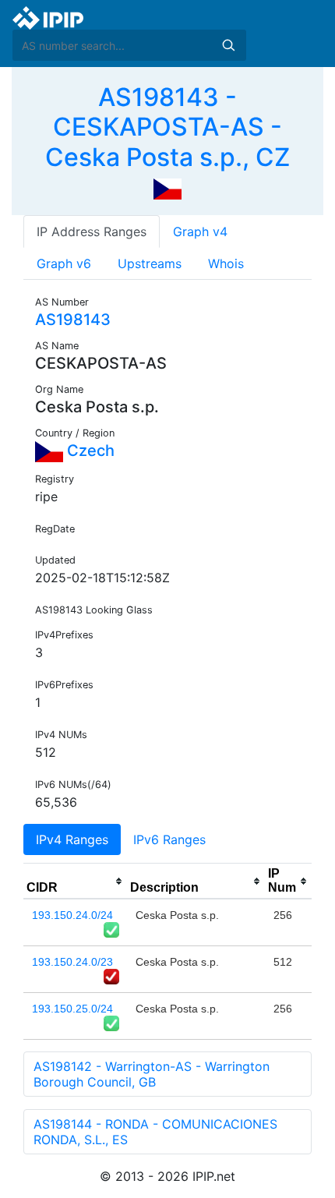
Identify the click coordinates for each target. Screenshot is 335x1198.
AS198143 (73, 319)
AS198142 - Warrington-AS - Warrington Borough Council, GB (152, 1074)
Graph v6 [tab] (64, 263)
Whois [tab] (226, 263)
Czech (89, 450)
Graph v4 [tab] (200, 231)
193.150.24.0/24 (72, 915)
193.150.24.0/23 (72, 962)
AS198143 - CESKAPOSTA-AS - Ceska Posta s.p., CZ (167, 127)
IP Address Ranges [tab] (91, 231)
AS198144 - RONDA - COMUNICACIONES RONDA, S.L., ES (155, 1131)
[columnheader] (75, 881)
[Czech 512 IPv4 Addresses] (167, 188)
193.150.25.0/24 (72, 1008)
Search (228, 45)
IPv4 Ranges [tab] (72, 839)
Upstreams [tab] (150, 263)
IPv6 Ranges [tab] (169, 839)
